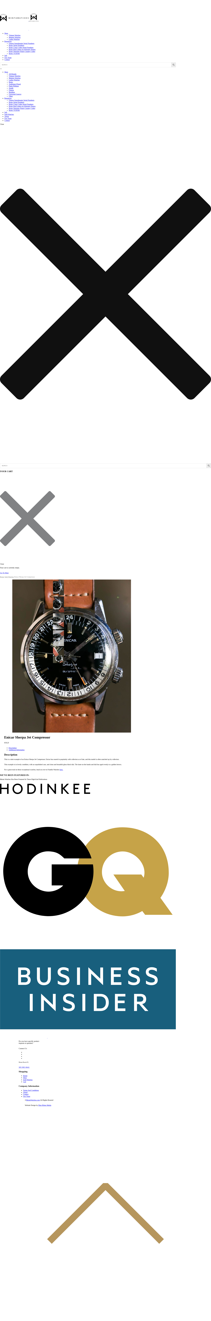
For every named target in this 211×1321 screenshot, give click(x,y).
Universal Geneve (15, 94)
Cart (24, 1082)
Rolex (11, 82)
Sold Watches (9, 114)
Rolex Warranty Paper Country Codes (22, 51)
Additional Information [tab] (17, 750)
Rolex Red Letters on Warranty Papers (22, 49)
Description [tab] (13, 748)
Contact (7, 60)
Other (11, 96)
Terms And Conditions (31, 1090)
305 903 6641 (24, 1067)
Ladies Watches (14, 39)
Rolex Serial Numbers (16, 45)
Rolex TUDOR (14, 53)
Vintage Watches (14, 35)
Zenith (11, 88)
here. (61, 770)
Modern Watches (15, 37)
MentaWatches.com (33, 1100)
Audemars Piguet (15, 84)
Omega (11, 90)
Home (2, 577)
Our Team (7, 58)
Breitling (12, 92)
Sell (5, 55)
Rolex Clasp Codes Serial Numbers (21, 47)
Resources (8, 41)
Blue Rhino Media (44, 1105)
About (6, 116)
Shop (6, 33)
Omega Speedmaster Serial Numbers (21, 43)
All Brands (12, 74)
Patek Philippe (14, 86)
